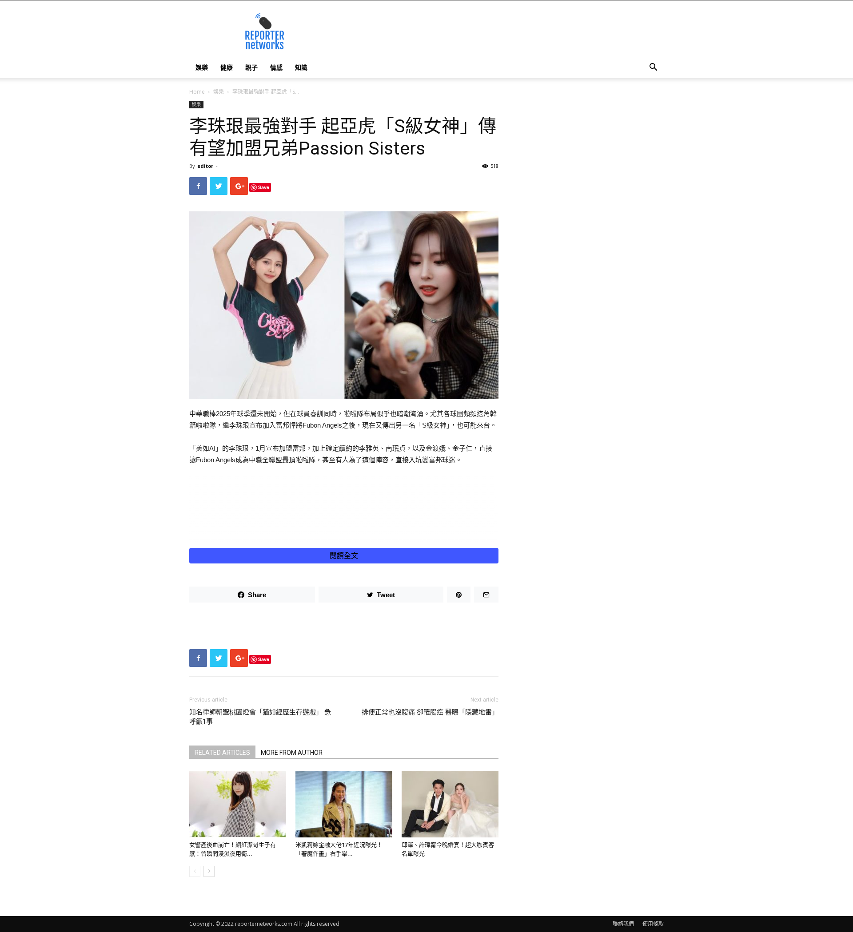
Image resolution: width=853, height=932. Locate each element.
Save (263, 187)
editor (205, 166)
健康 (226, 67)
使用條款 (653, 924)
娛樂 (201, 67)
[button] (653, 68)
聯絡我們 (623, 924)
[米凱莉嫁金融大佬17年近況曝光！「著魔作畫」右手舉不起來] (343, 804)
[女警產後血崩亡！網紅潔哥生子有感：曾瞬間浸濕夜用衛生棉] (237, 804)
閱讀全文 (344, 555)
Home (197, 91)
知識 (301, 67)
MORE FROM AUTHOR (292, 752)
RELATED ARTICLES (222, 752)
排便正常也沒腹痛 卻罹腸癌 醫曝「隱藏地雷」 (430, 712)
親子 (251, 67)
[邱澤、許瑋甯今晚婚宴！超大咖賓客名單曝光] (450, 804)
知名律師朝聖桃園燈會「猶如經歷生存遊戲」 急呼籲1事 (260, 717)
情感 (276, 67)
